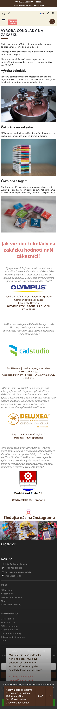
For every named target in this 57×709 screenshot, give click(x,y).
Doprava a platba (9, 629)
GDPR (4, 640)
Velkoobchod (7, 619)
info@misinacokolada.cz (17, 564)
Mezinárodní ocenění (11, 597)
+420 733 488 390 (13, 568)
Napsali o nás (7, 594)
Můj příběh (6, 590)
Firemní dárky (8, 622)
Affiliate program (9, 626)
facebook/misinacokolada (18, 572)
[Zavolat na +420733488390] (9, 14)
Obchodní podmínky (11, 633)
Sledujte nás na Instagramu (29, 517)
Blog (3, 601)
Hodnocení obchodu (11, 604)
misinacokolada (13, 576)
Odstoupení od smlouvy (13, 637)
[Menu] (3, 19)
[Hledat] (48, 14)
